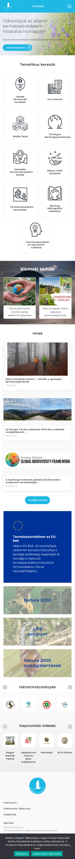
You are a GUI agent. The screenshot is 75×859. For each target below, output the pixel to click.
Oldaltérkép (9, 814)
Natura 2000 (37, 600)
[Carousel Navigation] (37, 269)
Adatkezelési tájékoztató (47, 853)
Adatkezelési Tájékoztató (17, 808)
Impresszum (10, 802)
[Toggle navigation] (69, 6)
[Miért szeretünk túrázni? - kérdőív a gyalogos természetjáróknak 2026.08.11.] (37, 358)
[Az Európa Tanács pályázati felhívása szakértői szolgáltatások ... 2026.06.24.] (37, 409)
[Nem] (70, 846)
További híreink (37, 500)
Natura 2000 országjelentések (42, 663)
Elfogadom (22, 853)
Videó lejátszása (15, 47)
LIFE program (37, 632)
